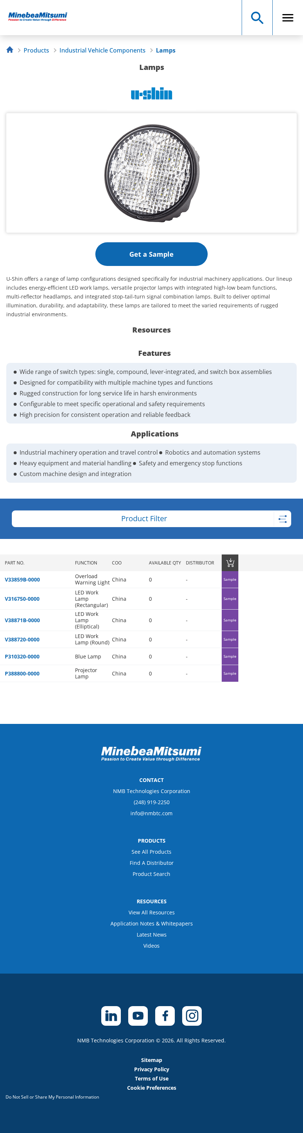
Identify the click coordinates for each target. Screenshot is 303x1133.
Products (36, 50)
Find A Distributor (152, 862)
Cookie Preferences (151, 1087)
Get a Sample (151, 254)
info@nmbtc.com (151, 813)
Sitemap (151, 1059)
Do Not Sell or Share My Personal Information (52, 1097)
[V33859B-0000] (41, 17)
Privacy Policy (151, 1069)
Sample (230, 579)
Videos (151, 945)
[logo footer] (151, 759)
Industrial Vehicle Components (102, 50)
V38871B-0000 (22, 620)
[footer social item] (111, 1016)
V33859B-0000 (22, 579)
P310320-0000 (22, 656)
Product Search (151, 873)
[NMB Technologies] (11, 50)
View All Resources (152, 912)
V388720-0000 (22, 639)
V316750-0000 (22, 599)
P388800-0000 (22, 673)
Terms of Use (151, 1078)
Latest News (152, 934)
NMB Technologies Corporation (151, 791)
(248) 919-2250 (152, 802)
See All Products (151, 851)
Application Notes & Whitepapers (151, 923)
